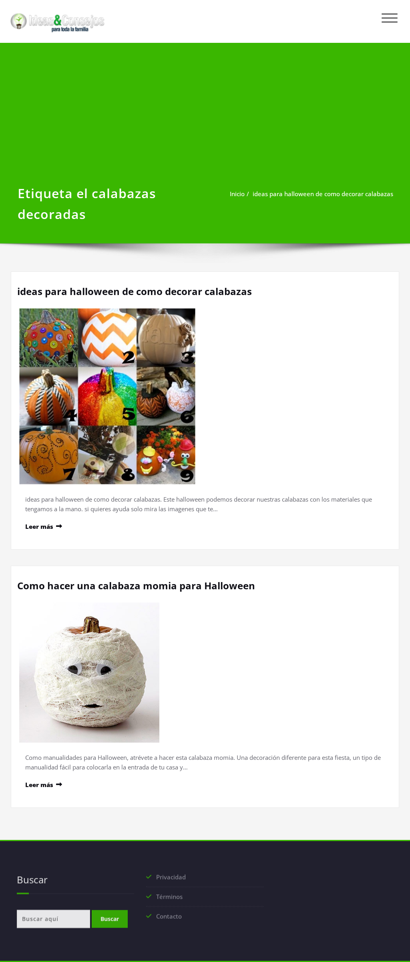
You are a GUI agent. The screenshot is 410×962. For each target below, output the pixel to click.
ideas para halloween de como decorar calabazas (323, 194)
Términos (169, 898)
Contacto (169, 917)
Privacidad (171, 878)
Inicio (237, 194)
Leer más (39, 526)
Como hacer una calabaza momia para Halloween (136, 585)
